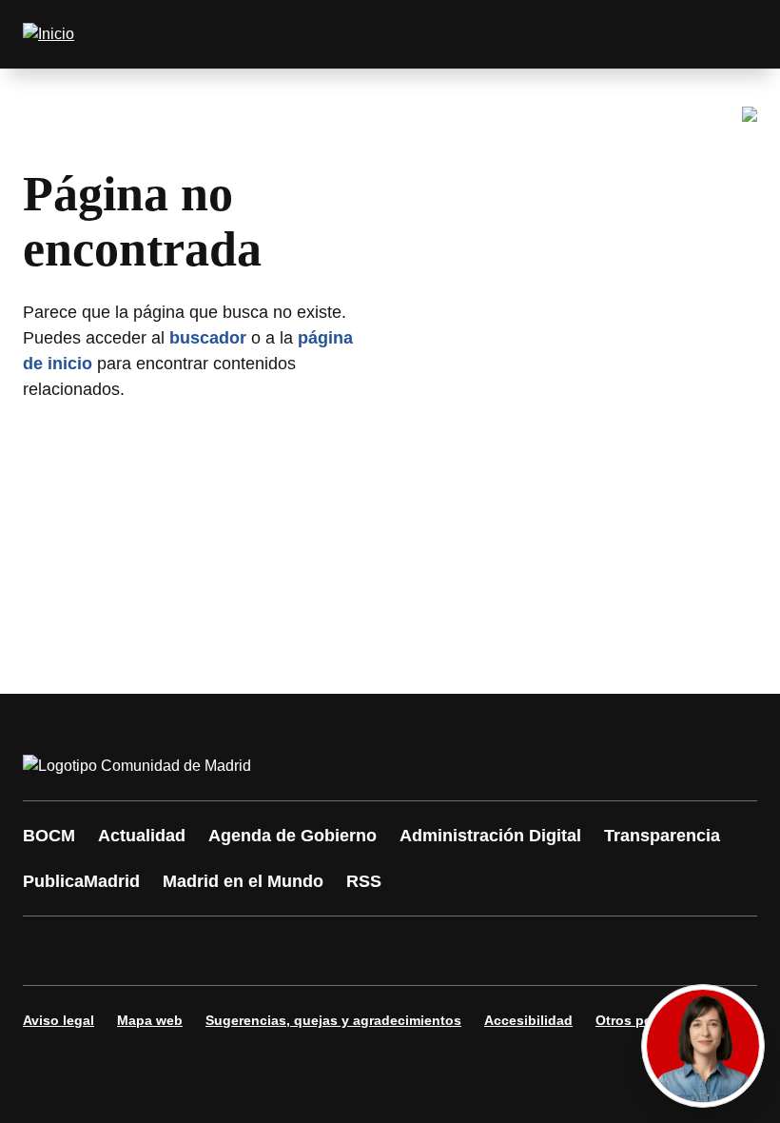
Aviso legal (58, 1020)
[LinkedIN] (277, 950)
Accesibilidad (528, 1020)
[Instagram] (106, 950)
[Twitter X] (163, 950)
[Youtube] (220, 950)
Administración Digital (490, 835)
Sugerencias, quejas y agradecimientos (333, 1020)
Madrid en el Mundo (243, 881)
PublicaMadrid (81, 881)
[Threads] (563, 950)
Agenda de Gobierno (292, 835)
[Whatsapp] (334, 950)
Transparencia (662, 835)
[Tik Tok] (392, 950)
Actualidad (141, 835)
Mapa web (150, 1020)
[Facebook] (49, 950)
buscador (207, 337)
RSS (363, 881)
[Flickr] (449, 950)
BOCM (49, 835)
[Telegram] (506, 950)
